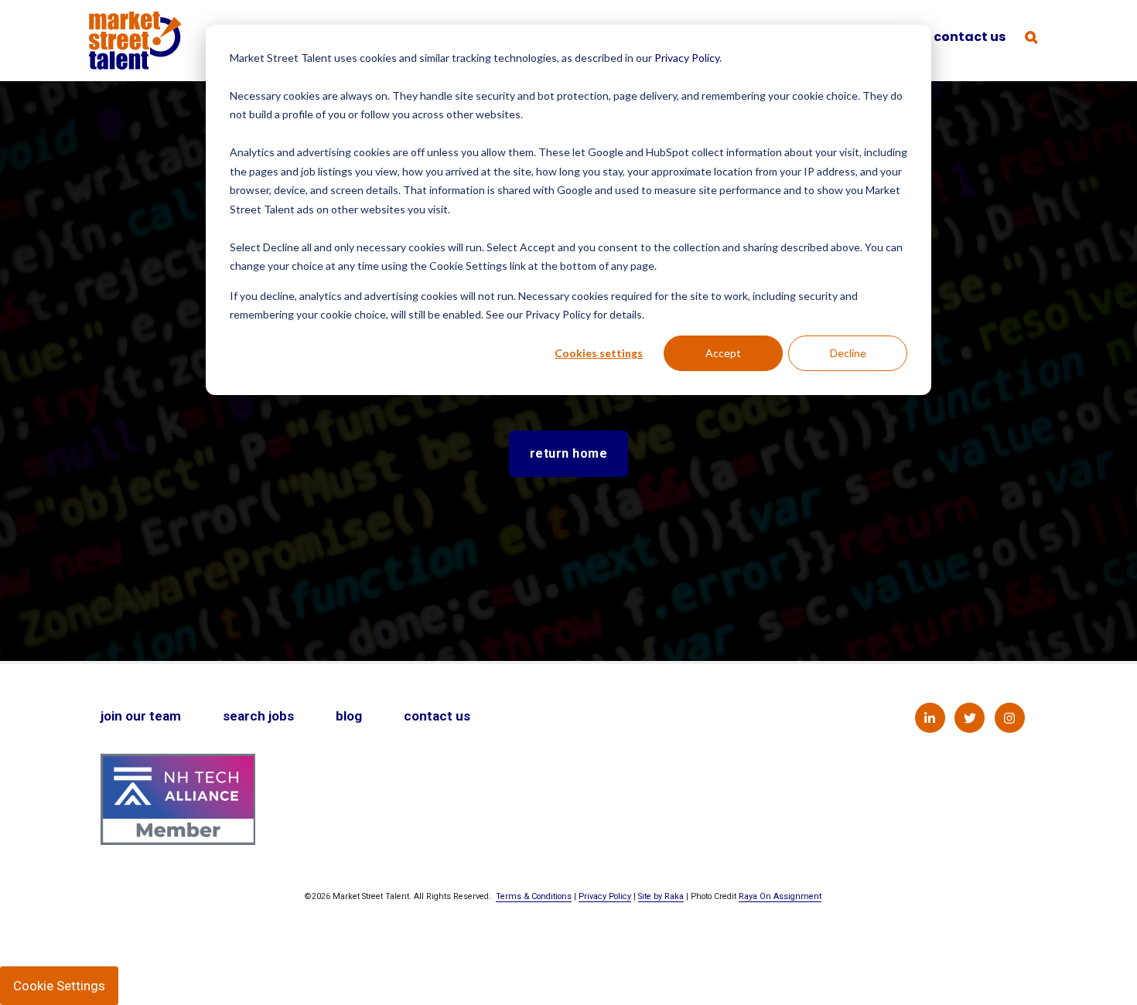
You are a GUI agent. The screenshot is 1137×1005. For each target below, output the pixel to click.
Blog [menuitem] (349, 716)
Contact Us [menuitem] (437, 716)
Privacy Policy (686, 57)
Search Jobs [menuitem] (258, 716)
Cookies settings (599, 352)
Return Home (569, 453)
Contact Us (970, 37)
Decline (848, 352)
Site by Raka (661, 896)
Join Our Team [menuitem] (141, 716)
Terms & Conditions (534, 896)
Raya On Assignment (780, 896)
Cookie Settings (59, 985)
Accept (723, 352)
